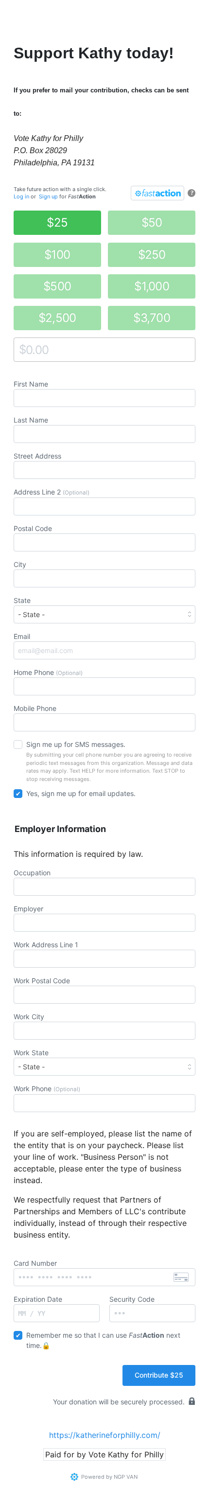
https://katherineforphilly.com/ (104, 1435)
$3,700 (151, 318)
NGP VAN (126, 1476)
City (20, 564)
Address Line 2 (51, 492)
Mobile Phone (35, 708)
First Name (31, 384)
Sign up (48, 196)
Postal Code (33, 528)
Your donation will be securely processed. (119, 1402)
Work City (29, 1016)
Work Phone (47, 1088)
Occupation (32, 872)
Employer (28, 908)
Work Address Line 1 (46, 944)
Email (22, 636)
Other (22, 349)
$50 (151, 222)
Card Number (35, 1263)
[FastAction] (157, 193)
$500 (57, 286)
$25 (57, 222)
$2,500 (57, 318)
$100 (57, 255)
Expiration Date (38, 1299)
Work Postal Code (42, 980)
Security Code (132, 1299)
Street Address (37, 456)
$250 (152, 255)
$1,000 (151, 286)
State (22, 600)
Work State (31, 1052)
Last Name (31, 420)
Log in (21, 196)
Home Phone (48, 672)
